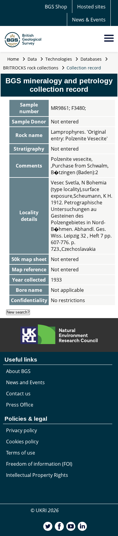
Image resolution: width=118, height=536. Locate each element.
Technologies (58, 59)
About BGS (18, 371)
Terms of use (20, 452)
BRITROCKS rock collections (30, 68)
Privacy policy (21, 430)
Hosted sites (91, 6)
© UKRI (45, 510)
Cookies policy (22, 441)
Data (32, 59)
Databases (91, 59)
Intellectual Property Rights (37, 475)
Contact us (18, 393)
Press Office (19, 404)
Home (13, 59)
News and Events (25, 382)
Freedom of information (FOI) (39, 464)
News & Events (89, 19)
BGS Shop (56, 6)
